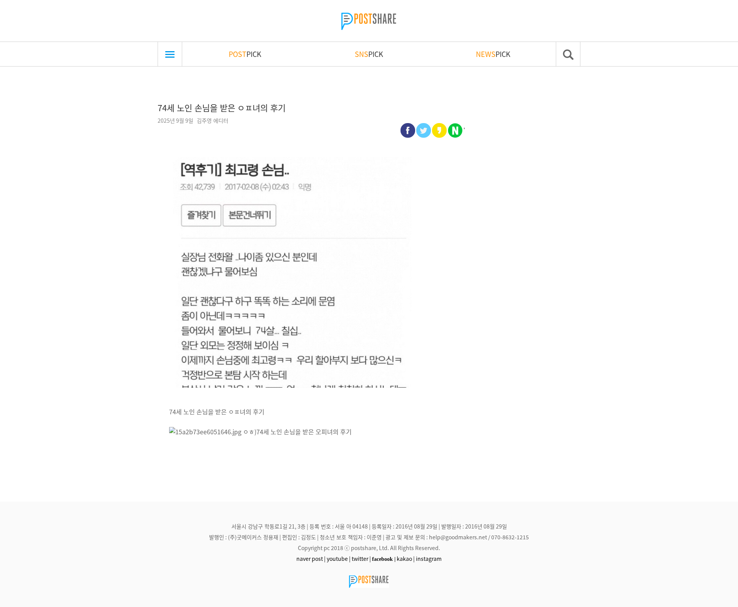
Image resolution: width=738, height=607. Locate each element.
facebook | (384, 559)
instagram (429, 558)
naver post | (311, 558)
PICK (245, 54)
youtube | (339, 558)
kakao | (406, 558)
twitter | (361, 558)
